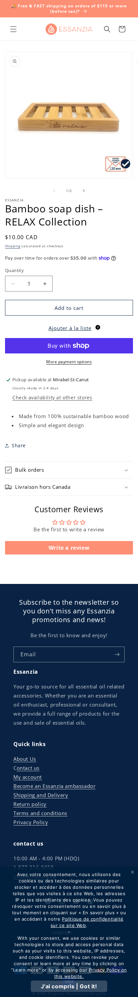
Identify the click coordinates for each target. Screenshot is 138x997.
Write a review (69, 547)
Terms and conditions (40, 813)
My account (27, 777)
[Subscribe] (117, 654)
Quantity (14, 270)
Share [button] (19, 445)
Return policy (30, 804)
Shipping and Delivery (40, 795)
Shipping (12, 246)
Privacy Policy (30, 822)
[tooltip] (97, 327)
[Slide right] (83, 190)
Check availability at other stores (52, 397)
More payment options (69, 361)
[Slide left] (54, 190)
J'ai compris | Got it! (69, 986)
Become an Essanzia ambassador (54, 786)
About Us (24, 758)
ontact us (28, 768)
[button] (13, 29)
